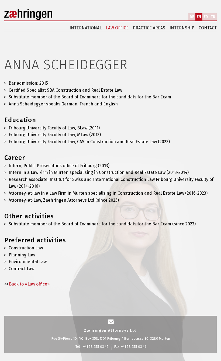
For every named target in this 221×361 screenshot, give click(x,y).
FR (206, 17)
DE (192, 17)
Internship (182, 27)
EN (199, 17)
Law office (117, 27)
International (86, 27)
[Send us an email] (111, 322)
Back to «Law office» (29, 284)
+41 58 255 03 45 (96, 347)
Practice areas (149, 27)
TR (213, 17)
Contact (208, 27)
